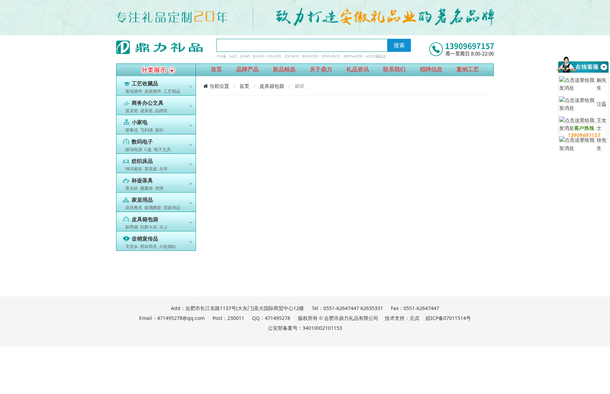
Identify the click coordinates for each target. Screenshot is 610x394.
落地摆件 (133, 91)
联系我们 (394, 69)
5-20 (233, 56)
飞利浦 (146, 130)
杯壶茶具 (142, 180)
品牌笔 (161, 110)
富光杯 (131, 188)
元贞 (414, 318)
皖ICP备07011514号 (448, 318)
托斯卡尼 (148, 227)
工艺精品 (171, 91)
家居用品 (142, 200)
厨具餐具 (133, 207)
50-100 (258, 56)
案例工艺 (467, 69)
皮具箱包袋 (145, 219)
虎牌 (159, 188)
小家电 (140, 122)
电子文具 (162, 149)
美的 (159, 130)
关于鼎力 (321, 69)
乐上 (163, 227)
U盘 (148, 149)
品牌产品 (247, 69)
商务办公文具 (147, 103)
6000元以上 (376, 56)
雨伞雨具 (148, 246)
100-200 (274, 56)
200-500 (291, 56)
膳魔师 (146, 188)
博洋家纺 (133, 168)
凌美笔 (146, 110)
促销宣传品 (145, 239)
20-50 (245, 56)
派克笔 (131, 110)
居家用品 (171, 207)
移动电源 (133, 149)
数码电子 (142, 142)
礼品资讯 (357, 69)
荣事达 (131, 130)
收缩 (603, 75)
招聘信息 (431, 69)
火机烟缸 (167, 246)
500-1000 (310, 56)
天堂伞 (131, 246)
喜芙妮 (150, 168)
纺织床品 (142, 161)
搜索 (399, 45)
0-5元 (221, 56)
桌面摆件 (152, 91)
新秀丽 (131, 227)
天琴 (163, 168)
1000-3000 (331, 56)
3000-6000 (353, 56)
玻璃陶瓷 (152, 207)
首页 (216, 69)
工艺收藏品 (145, 83)
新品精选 (284, 69)
